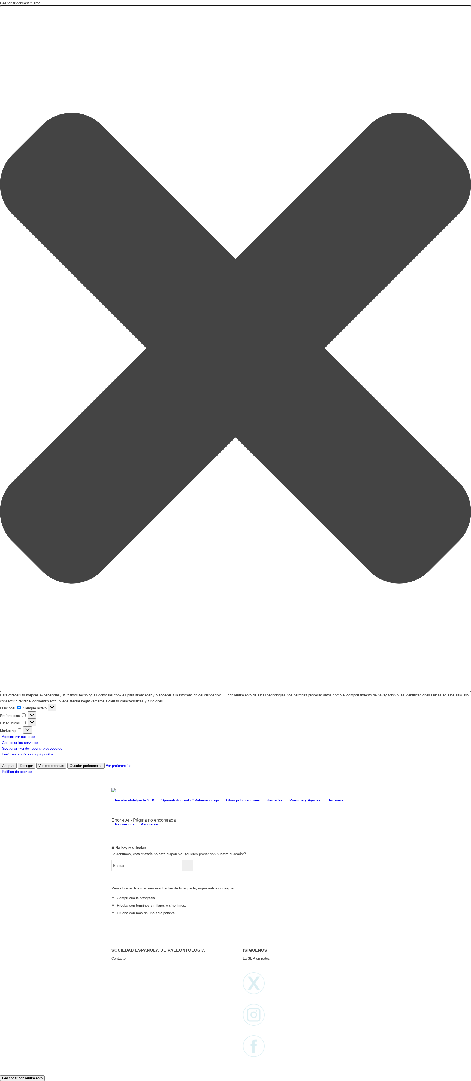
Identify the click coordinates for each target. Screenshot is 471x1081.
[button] (235, 349)
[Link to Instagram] (347, 784)
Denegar (26, 766)
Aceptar (8, 766)
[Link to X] (339, 784)
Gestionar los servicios (20, 742)
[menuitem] (119, 800)
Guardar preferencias (86, 766)
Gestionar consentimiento (22, 1078)
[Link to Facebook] (355, 784)
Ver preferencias (51, 766)
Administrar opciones (18, 736)
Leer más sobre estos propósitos (28, 754)
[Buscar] (166, 824)
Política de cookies (17, 771)
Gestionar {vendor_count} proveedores (32, 748)
